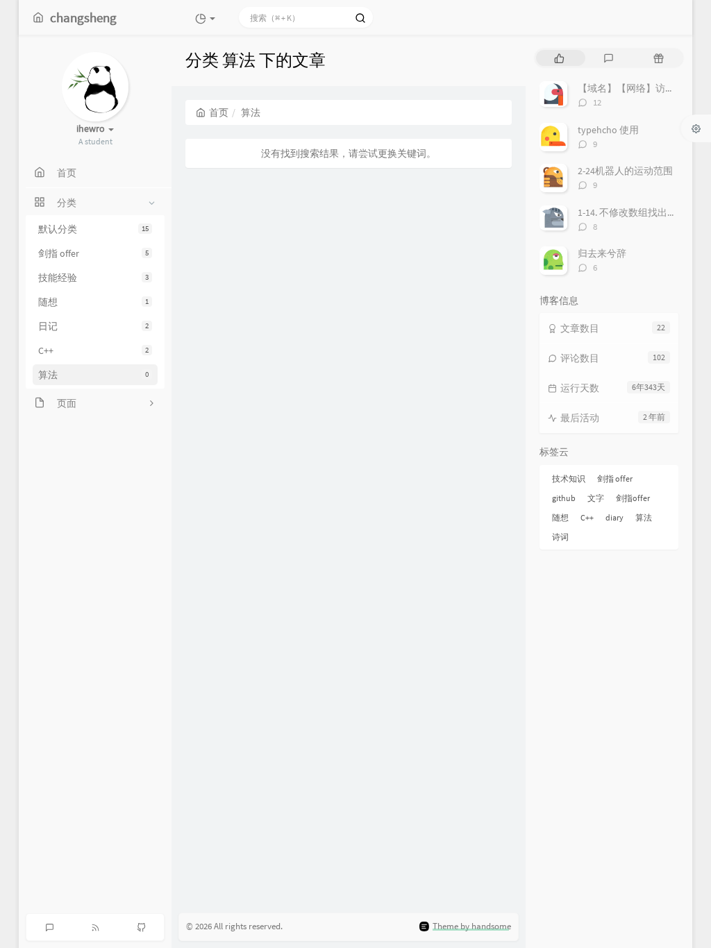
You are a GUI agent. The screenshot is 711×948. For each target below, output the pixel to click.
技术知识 (568, 478)
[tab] (559, 58)
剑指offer (633, 498)
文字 (595, 498)
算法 (93, 375)
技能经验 (93, 277)
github (564, 498)
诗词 (560, 537)
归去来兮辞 (602, 253)
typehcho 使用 (608, 130)
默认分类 (93, 229)
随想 (93, 302)
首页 (218, 112)
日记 (93, 326)
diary (614, 517)
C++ (93, 350)
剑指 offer (93, 253)
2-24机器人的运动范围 (625, 170)
